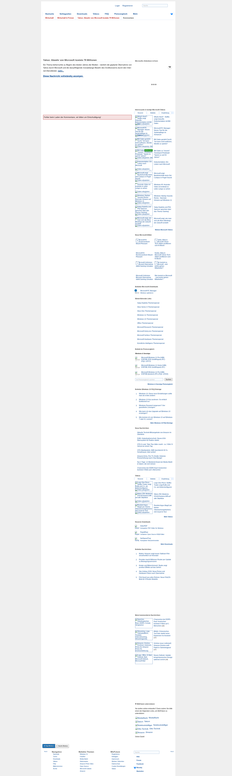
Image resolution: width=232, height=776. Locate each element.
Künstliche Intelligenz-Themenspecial (151, 343)
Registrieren (127, 6)
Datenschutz (116, 764)
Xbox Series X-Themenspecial (148, 307)
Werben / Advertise (118, 761)
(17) (155, 637)
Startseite (49, 14)
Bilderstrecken (57, 766)
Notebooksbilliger (160, 725)
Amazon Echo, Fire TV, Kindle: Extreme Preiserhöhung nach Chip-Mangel (151, 457)
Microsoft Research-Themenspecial (150, 327)
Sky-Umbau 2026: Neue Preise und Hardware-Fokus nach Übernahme (152, 572)
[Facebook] (167, 14)
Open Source (84, 766)
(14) (166, 659)
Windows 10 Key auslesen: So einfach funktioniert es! (153, 400)
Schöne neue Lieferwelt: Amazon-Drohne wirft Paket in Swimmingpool (162, 645)
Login (117, 6)
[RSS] (163, 14)
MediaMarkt (154, 718)
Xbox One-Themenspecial (146, 311)
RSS (138, 756)
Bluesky (139, 767)
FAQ (107, 14)
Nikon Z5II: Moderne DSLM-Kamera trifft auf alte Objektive (162, 496)
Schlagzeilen (65, 14)
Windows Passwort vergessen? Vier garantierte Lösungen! (152, 406)
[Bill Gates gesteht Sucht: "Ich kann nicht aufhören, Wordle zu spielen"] (144, 143)
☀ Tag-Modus (49, 746)
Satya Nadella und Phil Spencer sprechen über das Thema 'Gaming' (162, 209)
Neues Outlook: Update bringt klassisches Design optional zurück (163, 657)
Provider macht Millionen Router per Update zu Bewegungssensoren (155, 560)
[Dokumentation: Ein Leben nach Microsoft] (144, 165)
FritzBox (82, 756)
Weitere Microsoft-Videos (164, 230)
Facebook (140, 764)
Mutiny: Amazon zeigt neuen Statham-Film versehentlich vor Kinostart (154, 554)
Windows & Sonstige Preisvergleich (160, 384)
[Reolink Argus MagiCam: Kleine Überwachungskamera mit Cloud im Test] (144, 509)
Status (114, 768)
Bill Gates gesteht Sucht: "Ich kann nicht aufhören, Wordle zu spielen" (163, 142)
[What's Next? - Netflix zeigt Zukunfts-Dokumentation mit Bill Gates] (144, 120)
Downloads (82, 14)
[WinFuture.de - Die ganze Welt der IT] (65, 7)
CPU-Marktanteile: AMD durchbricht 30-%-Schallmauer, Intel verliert (152, 451)
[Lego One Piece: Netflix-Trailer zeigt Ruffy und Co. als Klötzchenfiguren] (144, 486)
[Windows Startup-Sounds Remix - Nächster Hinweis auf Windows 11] (144, 199)
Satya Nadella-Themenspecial (148, 303)
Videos (96, 14)
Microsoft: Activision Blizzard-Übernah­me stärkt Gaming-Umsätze (144, 271)
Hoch (45, 751)
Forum (139, 760)
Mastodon (140, 771)
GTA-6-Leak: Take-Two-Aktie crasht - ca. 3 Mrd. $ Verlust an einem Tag (155, 445)
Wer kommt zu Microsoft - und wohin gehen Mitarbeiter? (163, 271)
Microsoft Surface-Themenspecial (149, 335)
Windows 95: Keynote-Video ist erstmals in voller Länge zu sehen (162, 187)
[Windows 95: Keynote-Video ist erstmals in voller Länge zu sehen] (144, 188)
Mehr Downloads (167, 544)
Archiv (55, 768)
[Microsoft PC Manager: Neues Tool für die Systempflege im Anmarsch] (144, 131)
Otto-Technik (154, 729)
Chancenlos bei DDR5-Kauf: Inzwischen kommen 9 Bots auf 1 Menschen (152, 469)
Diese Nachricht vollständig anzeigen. (63, 76)
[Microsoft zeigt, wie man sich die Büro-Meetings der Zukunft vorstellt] (144, 222)
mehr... (61, 71)
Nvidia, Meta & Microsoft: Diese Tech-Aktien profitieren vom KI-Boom (163, 250)
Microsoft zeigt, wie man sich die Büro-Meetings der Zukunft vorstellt (162, 221)
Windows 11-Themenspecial (147, 315)
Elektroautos (84, 761)
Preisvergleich (120, 14)
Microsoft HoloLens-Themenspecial (150, 331)
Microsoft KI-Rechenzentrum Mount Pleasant (144, 249)
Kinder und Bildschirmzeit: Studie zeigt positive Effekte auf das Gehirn (153, 566)
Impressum (115, 759)
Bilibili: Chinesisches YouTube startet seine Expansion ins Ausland (162, 633)
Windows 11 (84, 754)
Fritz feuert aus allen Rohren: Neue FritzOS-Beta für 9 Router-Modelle (155, 578)
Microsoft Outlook (85, 768)
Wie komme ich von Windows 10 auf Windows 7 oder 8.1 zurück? (155, 418)
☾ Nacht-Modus (62, 746)
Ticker (55, 756)
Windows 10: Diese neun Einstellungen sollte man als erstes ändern (155, 394)
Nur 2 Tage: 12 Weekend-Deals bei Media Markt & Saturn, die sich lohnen (154, 463)
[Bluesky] (172, 14)
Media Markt (84, 759)
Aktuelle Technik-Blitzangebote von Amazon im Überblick (154, 433)
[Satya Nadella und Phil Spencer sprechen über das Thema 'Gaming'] (144, 210)
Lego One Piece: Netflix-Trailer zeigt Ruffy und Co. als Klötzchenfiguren (163, 485)
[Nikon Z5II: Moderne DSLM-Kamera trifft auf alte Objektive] (144, 497)
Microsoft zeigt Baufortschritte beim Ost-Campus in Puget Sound (163, 175)
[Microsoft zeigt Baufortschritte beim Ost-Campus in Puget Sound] (144, 177)
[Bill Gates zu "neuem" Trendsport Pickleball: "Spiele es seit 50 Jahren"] (144, 154)
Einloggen (115, 756)
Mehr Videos (168, 517)
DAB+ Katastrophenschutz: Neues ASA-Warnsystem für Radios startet (151, 439)
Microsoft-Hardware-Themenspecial (150, 339)
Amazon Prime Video (86, 764)
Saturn (147, 721)
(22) (163, 626)
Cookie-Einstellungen (118, 766)
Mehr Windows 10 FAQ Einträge (161, 423)
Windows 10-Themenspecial (147, 319)
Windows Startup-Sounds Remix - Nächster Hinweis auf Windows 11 (163, 198)
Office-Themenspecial (145, 323)
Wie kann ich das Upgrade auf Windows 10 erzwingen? (154, 412)
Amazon (149, 732)
